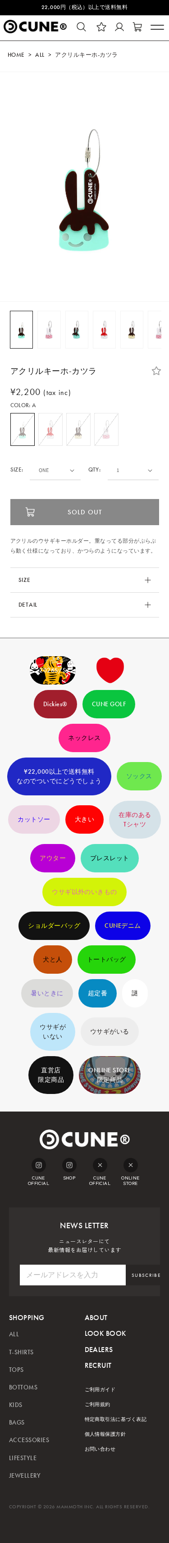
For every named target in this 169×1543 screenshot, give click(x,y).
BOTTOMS (23, 1387)
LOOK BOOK (105, 1333)
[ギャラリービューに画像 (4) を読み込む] (104, 330)
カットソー (34, 819)
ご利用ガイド (100, 1390)
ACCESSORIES (29, 1440)
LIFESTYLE (23, 1458)
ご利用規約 (97, 1404)
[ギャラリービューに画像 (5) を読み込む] (131, 330)
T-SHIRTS (21, 1352)
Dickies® (55, 704)
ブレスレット (109, 858)
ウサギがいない (53, 1031)
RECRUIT (98, 1365)
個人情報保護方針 (105, 1434)
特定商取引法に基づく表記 (116, 1419)
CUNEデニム (123, 926)
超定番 (97, 993)
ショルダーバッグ (54, 926)
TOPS (16, 1370)
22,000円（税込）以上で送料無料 (84, 7)
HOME (16, 55)
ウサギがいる (109, 1031)
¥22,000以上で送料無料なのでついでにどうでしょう (59, 776)
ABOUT (96, 1317)
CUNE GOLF (109, 704)
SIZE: (16, 470)
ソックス (139, 776)
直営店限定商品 (51, 1075)
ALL (39, 55)
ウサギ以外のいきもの (84, 892)
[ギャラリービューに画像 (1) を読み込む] (21, 330)
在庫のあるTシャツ (135, 819)
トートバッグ (106, 959)
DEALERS (99, 1349)
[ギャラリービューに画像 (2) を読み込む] (48, 330)
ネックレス (84, 738)
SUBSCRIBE (146, 1275)
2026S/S (52, 670)
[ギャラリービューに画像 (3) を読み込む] (76, 330)
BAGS (17, 1422)
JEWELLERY (25, 1475)
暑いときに (47, 993)
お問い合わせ (100, 1449)
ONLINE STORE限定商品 (109, 1075)
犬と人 (52, 959)
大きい (84, 819)
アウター (53, 858)
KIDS (16, 1405)
